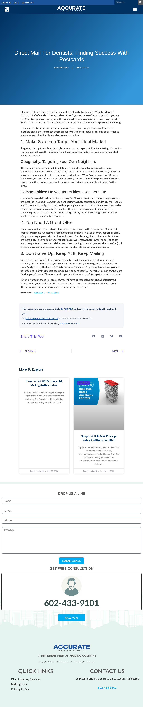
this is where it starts (70, 323)
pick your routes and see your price (41, 318)
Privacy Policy (20, 689)
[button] (134, 9)
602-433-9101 (66, 308)
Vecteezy (52, 292)
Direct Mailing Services (25, 679)
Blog (16, 3)
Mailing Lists (19, 684)
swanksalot (39, 292)
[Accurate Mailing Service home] (71, 8)
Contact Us (28, 3)
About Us (6, 3)
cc (58, 292)
